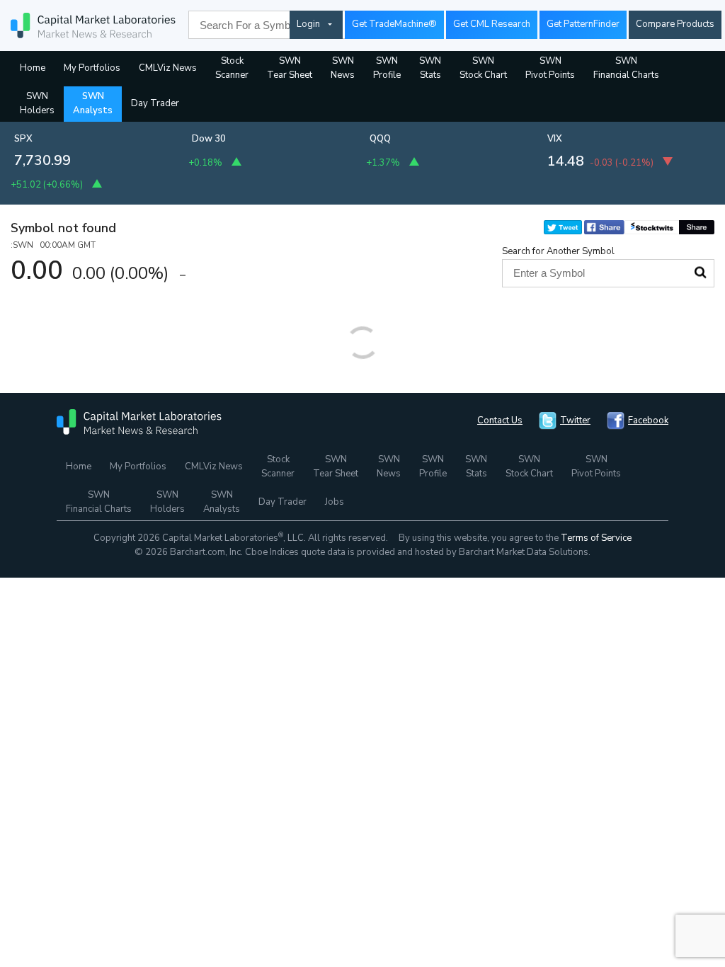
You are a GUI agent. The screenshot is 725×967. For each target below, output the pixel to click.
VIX (554, 138)
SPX (23, 138)
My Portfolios (92, 68)
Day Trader (155, 103)
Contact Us (500, 420)
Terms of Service (596, 538)
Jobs (334, 502)
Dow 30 (209, 138)
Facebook (648, 420)
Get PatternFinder (583, 24)
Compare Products (675, 24)
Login (308, 24)
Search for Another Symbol (558, 251)
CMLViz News (168, 68)
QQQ (380, 138)
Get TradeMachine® (394, 24)
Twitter (575, 420)
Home (32, 68)
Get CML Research (491, 24)
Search (700, 272)
